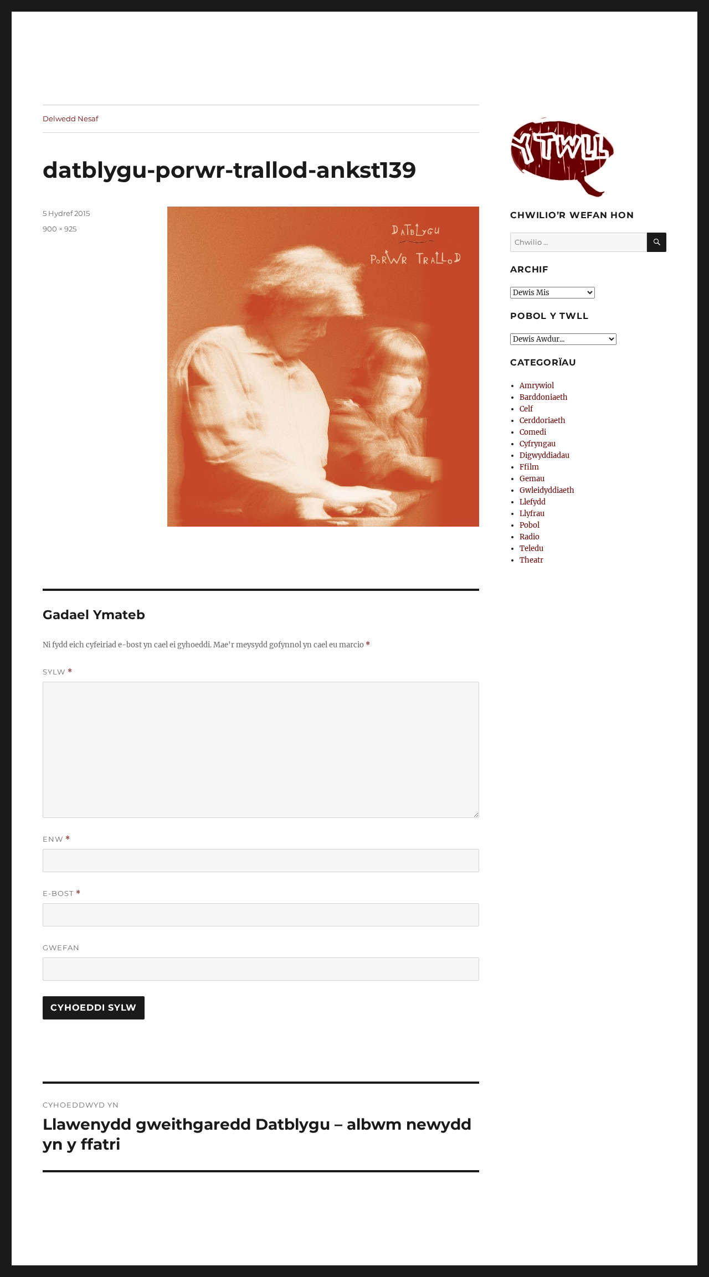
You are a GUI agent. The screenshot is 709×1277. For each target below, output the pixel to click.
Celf (526, 409)
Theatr (531, 560)
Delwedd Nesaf (70, 118)
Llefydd (533, 502)
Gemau (532, 478)
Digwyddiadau (544, 455)
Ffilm (529, 467)
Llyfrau (532, 513)
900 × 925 (59, 228)
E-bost (62, 893)
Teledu (531, 548)
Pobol (530, 525)
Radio (530, 537)
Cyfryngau (538, 444)
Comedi (533, 432)
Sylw (58, 672)
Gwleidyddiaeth (547, 490)
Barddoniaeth (544, 397)
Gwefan (61, 947)
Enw (56, 839)
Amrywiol (537, 385)
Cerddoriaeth (543, 420)
